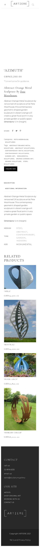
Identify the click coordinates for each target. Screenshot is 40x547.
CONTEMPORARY (25, 235)
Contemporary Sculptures (17, 153)
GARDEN (21, 238)
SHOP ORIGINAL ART (12, 496)
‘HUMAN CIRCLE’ (13, 432)
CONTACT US (9, 502)
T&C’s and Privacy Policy (20, 540)
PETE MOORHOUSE (21, 139)
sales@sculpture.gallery (14, 478)
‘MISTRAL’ (9, 344)
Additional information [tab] (16, 188)
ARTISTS (7, 492)
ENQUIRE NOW (11, 169)
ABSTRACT (22, 232)
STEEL (19, 228)
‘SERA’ (7, 291)
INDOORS (21, 241)
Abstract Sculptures (24, 148)
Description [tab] (9, 183)
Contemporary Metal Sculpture (19, 150)
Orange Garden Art (24, 158)
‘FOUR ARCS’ (11, 379)
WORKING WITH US (12, 499)
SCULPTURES (10, 142)
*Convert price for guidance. (16, 81)
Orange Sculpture (13, 161)
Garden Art (10, 156)
